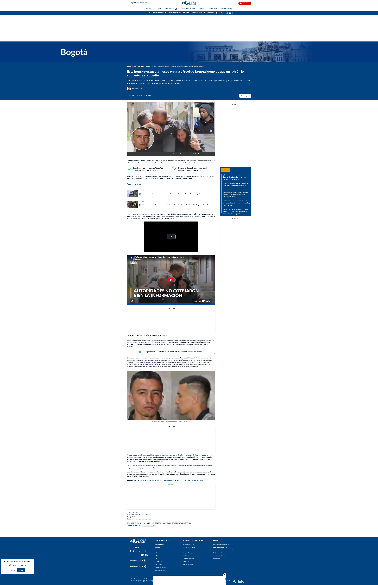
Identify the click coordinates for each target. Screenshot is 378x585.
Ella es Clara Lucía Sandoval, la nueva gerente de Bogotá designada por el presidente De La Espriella (235, 211)
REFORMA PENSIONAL (159, 13)
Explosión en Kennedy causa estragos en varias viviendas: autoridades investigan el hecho (235, 194)
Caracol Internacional (160, 567)
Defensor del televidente (189, 547)
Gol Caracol (158, 550)
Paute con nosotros (188, 564)
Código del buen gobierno (189, 552)
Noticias (14, 565)
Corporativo (216, 558)
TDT (184, 550)
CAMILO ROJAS (132, 512)
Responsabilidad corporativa (220, 547)
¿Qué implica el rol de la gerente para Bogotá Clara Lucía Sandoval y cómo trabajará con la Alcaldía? (235, 177)
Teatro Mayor (158, 564)
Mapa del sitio (186, 561)
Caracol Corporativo (160, 570)
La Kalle (157, 552)
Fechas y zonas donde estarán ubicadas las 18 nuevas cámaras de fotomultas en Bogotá (170, 194)
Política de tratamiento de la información (223, 550)
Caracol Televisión (159, 544)
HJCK (156, 555)
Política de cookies (218, 552)
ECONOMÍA (202, 8)
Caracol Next (158, 573)
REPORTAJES (213, 8)
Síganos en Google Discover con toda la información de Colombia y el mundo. (192, 169)
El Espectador (158, 561)
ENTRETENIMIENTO (226, 8)
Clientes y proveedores (188, 558)
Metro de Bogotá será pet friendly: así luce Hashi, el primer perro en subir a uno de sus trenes (235, 185)
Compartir (245, 96)
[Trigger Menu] (128, 3)
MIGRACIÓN (210, 13)
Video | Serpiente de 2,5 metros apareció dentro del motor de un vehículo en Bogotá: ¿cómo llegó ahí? (175, 205)
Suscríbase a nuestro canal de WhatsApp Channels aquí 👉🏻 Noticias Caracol (148, 169)
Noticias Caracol (131, 66)
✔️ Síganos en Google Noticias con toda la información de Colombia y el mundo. (172, 352)
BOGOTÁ (148, 66)
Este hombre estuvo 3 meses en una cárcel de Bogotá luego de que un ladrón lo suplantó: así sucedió (178, 66)
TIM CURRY (186, 13)
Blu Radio (157, 547)
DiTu (156, 558)
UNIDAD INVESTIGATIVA (188, 8)
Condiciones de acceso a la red (221, 544)
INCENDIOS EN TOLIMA (198, 13)
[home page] (189, 3)
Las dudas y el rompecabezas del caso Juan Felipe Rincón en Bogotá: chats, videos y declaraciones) (170, 480)
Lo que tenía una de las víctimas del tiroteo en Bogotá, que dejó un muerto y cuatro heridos (236, 203)
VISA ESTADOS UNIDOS (174, 13)
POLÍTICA (148, 8)
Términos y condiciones (219, 555)
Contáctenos (186, 555)
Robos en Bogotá (149, 526)
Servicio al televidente (188, 544)
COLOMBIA (158, 8)
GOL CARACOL (169, 8)
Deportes (23, 565)
